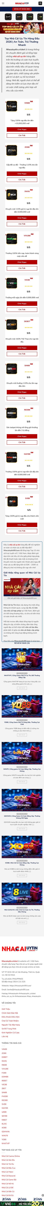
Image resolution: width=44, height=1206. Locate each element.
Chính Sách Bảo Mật (10, 1013)
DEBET (4, 1057)
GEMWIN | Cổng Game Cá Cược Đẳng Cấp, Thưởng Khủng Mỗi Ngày (22, 817)
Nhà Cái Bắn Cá (8, 1191)
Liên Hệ (5, 1036)
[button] (3, 3)
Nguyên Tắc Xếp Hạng (11, 1025)
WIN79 (5, 1135)
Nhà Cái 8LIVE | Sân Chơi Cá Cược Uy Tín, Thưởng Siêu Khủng (22, 911)
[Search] (40, 3)
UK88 (4, 1112)
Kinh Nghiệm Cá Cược (10, 1032)
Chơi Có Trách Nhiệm (10, 1021)
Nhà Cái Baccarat (8, 1176)
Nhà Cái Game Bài (9, 1179)
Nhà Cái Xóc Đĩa (8, 1160)
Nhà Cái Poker (7, 1172)
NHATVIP (6, 1143)
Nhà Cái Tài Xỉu (8, 1164)
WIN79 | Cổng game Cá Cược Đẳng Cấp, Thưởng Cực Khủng (22, 770)
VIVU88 (5, 1069)
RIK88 (4, 1065)
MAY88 (5, 1108)
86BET (4, 1080)
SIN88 (4, 1092)
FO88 (4, 1073)
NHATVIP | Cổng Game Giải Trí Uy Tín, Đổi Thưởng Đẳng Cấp (22, 676)
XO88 (4, 1128)
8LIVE (4, 1124)
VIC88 (4, 1084)
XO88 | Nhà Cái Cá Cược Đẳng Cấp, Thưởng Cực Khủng (22, 864)
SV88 (4, 1104)
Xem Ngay (22, 688)
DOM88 (5, 1077)
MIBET (4, 1120)
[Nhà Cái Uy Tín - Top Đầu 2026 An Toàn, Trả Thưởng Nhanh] (22, 3)
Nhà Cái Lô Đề (7, 1187)
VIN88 (4, 1049)
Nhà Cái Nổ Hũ (8, 1183)
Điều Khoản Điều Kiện (10, 1017)
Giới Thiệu (6, 1009)
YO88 (4, 1139)
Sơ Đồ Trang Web (9, 1029)
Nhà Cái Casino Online (11, 1156)
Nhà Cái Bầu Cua (8, 1168)
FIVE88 (5, 1096)
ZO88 (4, 1053)
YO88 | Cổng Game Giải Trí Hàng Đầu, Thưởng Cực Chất (22, 723)
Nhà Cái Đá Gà (7, 1195)
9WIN (4, 1061)
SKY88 (4, 1116)
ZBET (4, 1088)
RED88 (5, 1100)
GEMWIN (5, 1131)
